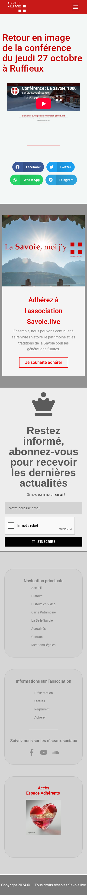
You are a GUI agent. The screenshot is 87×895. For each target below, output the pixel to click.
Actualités (38, 628)
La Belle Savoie (42, 620)
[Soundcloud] (55, 752)
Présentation (43, 693)
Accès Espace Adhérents (43, 790)
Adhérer (40, 717)
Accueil (36, 588)
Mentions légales (43, 645)
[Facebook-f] (31, 752)
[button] (75, 7)
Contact (37, 637)
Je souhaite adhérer (43, 362)
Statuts (39, 701)
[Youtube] (43, 752)
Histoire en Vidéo (43, 604)
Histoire (36, 596)
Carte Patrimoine (43, 612)
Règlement (42, 709)
